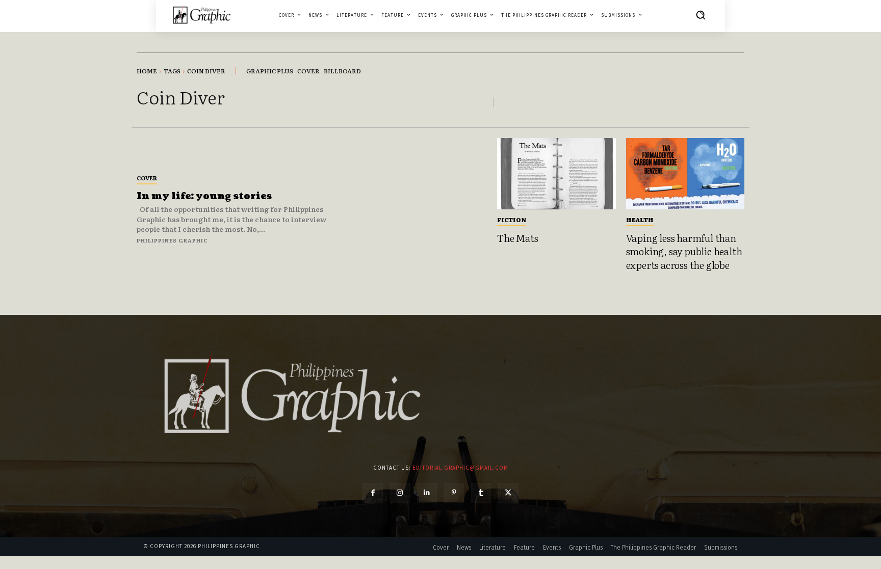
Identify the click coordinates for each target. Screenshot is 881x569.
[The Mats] (556, 173)
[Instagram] (400, 493)
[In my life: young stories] (417, 208)
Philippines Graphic (172, 240)
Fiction (511, 219)
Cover (147, 178)
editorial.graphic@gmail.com (460, 467)
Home (147, 70)
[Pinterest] (454, 493)
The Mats (517, 238)
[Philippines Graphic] (201, 14)
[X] (508, 493)
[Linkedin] (427, 493)
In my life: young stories (204, 196)
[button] (700, 15)
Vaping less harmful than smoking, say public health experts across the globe (684, 251)
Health (640, 219)
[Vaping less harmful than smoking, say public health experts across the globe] (685, 173)
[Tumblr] (481, 493)
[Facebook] (372, 493)
